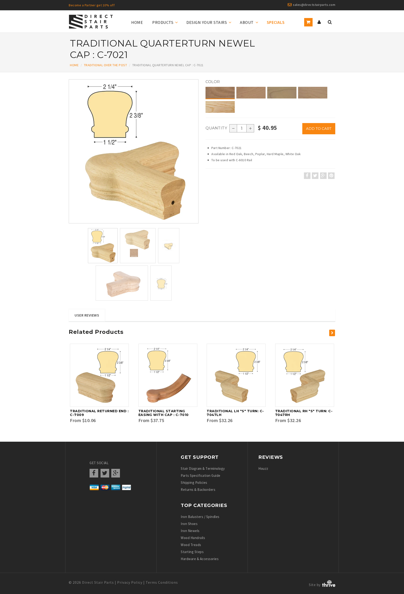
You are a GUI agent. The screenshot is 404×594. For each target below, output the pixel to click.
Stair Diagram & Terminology (203, 468)
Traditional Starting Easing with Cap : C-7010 (163, 413)
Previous (70, 171)
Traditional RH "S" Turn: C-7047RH (304, 413)
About (247, 22)
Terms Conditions (162, 582)
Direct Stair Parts (98, 582)
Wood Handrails (193, 538)
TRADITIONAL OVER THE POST (105, 65)
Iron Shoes (189, 523)
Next (198, 171)
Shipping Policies (194, 482)
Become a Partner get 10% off (92, 5)
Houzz (263, 468)
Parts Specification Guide (200, 475)
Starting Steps (192, 552)
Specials (276, 22)
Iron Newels (190, 530)
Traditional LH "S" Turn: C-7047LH (235, 413)
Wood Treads (191, 545)
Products (162, 22)
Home (137, 22)
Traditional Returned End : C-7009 (99, 413)
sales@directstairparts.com (314, 5)
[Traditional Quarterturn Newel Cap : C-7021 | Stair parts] (133, 151)
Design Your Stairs (206, 22)
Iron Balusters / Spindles (200, 516)
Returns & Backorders (198, 489)
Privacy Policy (129, 582)
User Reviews (87, 315)
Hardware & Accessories (200, 559)
